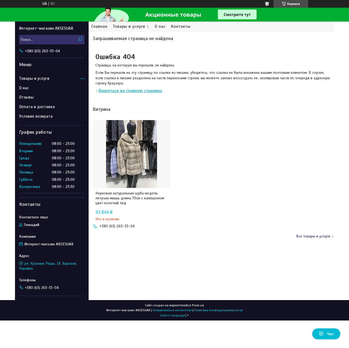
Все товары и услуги (313, 236)
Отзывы (26, 97)
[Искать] (80, 39)
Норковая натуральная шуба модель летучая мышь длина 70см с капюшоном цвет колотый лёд (129, 198)
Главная (99, 26)
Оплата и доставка (37, 106)
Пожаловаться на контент (172, 310)
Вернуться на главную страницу (130, 90)
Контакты (180, 26)
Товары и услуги (129, 26)
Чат (330, 334)
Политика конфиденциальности (218, 310)
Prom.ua (198, 305)
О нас (160, 26)
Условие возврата (36, 116)
